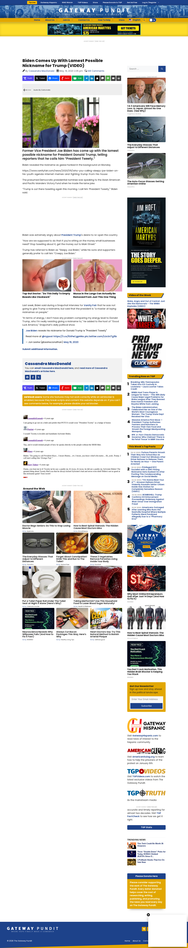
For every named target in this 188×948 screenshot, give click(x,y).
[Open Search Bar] (144, 20)
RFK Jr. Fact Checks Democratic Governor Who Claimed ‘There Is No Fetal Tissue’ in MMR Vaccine (148, 437)
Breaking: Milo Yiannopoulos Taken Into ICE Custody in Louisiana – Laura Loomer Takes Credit (147, 385)
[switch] (152, 20)
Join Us (66, 20)
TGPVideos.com (141, 776)
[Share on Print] (118, 78)
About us (137, 941)
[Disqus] (72, 446)
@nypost (47, 336)
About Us (49, 20)
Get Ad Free (132, 2)
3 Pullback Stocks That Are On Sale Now (150, 861)
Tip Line (32, 2)
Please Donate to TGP (112, 2)
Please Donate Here (146, 876)
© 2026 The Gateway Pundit (19, 941)
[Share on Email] (113, 78)
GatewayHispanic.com (145, 735)
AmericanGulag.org (143, 756)
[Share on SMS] (108, 78)
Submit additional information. (40, 349)
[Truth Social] (144, 929)
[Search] (162, 69)
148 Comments (95, 70)
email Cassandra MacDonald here (54, 368)
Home (37, 20)
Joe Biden (31, 330)
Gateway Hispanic (49, 2)
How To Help (104, 20)
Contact (147, 941)
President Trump (71, 235)
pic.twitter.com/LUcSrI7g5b (101, 336)
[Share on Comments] (102, 78)
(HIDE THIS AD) (99, 41)
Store (95, 2)
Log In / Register (149, 2)
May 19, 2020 (71, 342)
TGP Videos (83, 2)
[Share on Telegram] (86, 78)
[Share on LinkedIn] (91, 78)
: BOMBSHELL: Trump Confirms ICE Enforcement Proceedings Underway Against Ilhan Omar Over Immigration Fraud (148, 499)
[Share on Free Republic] (97, 78)
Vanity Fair (90, 305)
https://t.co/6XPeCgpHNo (68, 336)
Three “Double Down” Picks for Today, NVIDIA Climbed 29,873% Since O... (151, 854)
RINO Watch (67, 2)
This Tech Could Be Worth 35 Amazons (150, 844)
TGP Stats (146, 827)
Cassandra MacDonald (48, 363)
